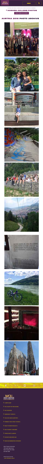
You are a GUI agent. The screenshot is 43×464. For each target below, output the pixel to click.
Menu (29, 3)
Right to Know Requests (11, 425)
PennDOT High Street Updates (12, 421)
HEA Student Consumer (11, 429)
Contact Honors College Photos (21, 13)
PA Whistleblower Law (10, 437)
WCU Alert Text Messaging (12, 406)
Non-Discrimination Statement (13, 441)
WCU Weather (8, 410)
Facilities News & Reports (11, 418)
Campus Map (8, 402)
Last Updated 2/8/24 (9, 458)
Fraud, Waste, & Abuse (10, 433)
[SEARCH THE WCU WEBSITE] (39, 3)
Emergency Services (10, 414)
